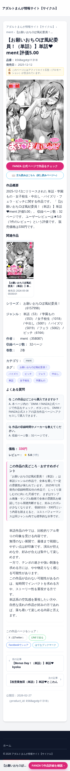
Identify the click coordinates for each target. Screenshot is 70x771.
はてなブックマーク (45, 645)
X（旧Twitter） (17, 637)
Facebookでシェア (18, 645)
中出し (55, 373)
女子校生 (24, 380)
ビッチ (28, 373)
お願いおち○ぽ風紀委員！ (33, 367)
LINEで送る (37, 637)
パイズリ (13, 373)
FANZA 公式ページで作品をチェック (35, 166)
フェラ (41, 373)
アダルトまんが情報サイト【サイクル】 (30, 26)
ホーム (7, 745)
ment (9, 32)
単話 (11, 380)
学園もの (40, 380)
